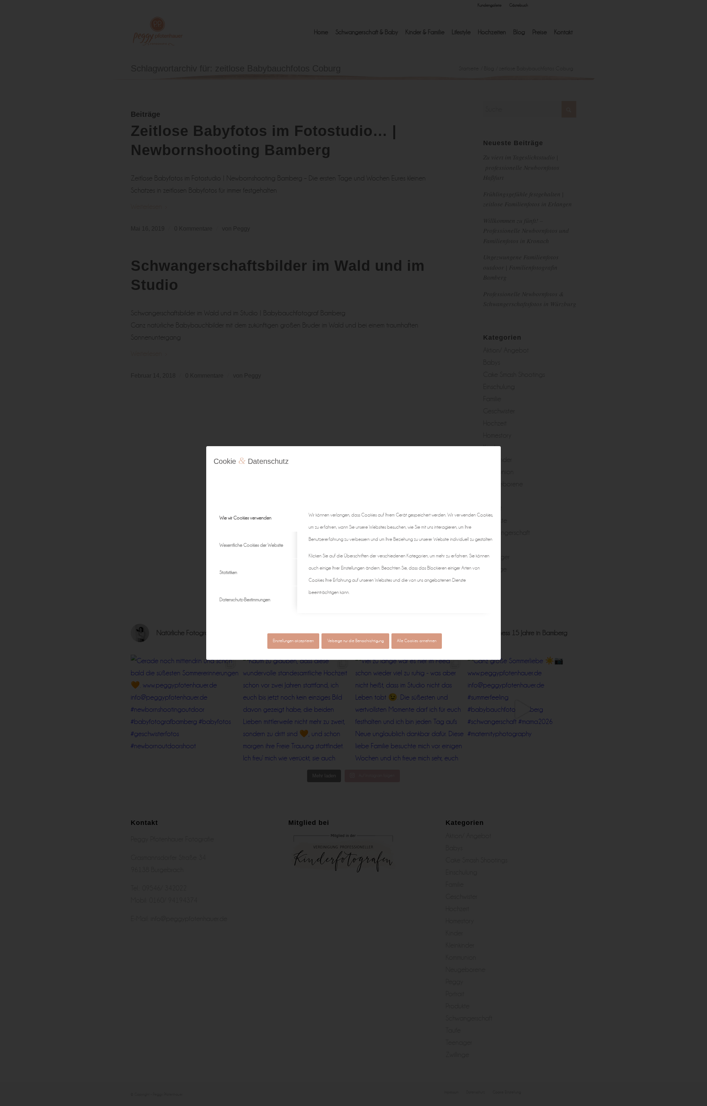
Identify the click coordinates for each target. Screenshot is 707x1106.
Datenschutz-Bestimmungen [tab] (244, 599)
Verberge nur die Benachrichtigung (355, 640)
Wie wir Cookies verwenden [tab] (245, 518)
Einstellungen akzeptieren (293, 640)
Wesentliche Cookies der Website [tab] (251, 545)
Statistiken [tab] (228, 572)
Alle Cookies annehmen (416, 640)
